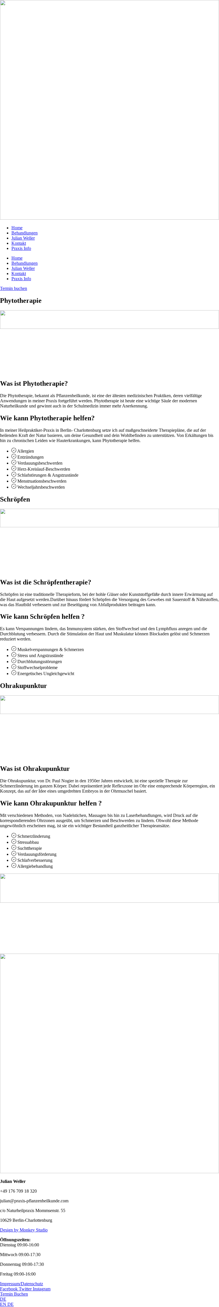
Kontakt (18, 243)
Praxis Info (21, 248)
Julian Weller (23, 238)
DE (3, 1299)
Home (17, 227)
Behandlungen (24, 232)
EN (3, 1304)
